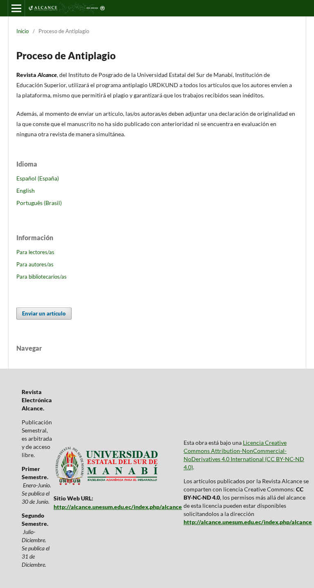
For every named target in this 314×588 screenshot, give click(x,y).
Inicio (22, 31)
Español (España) (37, 178)
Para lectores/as (35, 252)
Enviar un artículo (44, 313)
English (25, 190)
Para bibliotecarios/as (41, 276)
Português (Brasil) (39, 202)
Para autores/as (35, 264)
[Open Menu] (16, 8)
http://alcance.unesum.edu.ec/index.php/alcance (118, 506)
